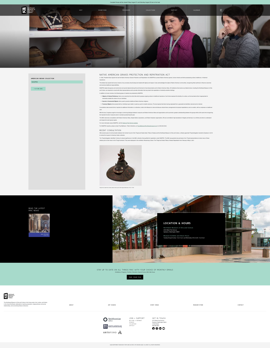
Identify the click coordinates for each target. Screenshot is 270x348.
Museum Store (198, 305)
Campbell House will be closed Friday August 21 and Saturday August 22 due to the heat (135, 2)
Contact (241, 305)
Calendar (196, 10)
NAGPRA (35, 82)
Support (174, 10)
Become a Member (135, 320)
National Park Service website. (130, 123)
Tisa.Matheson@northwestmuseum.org (147, 126)
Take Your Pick (135, 277)
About (71, 305)
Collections (150, 10)
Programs (126, 10)
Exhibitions (102, 10)
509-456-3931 (155, 325)
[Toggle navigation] (221, 10)
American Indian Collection (42, 78)
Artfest (132, 325)
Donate (131, 322)
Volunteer (132, 324)
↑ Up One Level (38, 88)
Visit (80, 10)
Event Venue (154, 305)
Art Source (112, 305)
